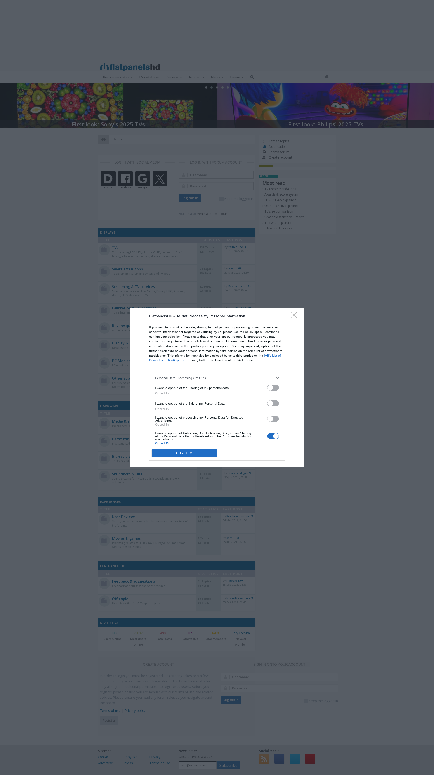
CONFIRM (184, 453)
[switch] (273, 388)
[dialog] (217, 387)
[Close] (295, 316)
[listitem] (217, 377)
